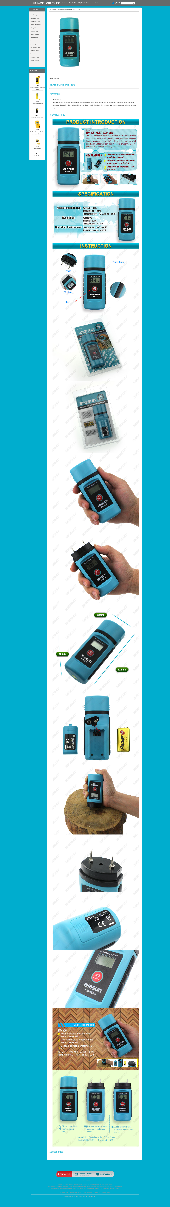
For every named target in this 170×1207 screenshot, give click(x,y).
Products (65, 3)
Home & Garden (35, 47)
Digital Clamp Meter (75, 1192)
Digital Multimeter (35, 21)
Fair (92, 3)
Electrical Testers (35, 18)
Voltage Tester (35, 31)
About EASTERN (74, 3)
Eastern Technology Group (65, 1184)
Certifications (85, 3)
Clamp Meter (34, 28)
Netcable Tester (35, 57)
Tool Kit (33, 54)
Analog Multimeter (35, 24)
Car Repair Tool (64, 1192)
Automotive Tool (35, 34)
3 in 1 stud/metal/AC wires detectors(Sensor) (37, 132)
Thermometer (34, 37)
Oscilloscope (34, 15)
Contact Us (97, 1192)
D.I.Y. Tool (33, 44)
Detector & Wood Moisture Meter (37, 87)
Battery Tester (35, 50)
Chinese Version (106, 1192)
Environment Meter (36, 41)
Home (97, 3)
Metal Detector (35, 60)
